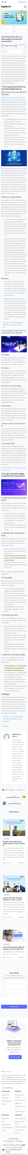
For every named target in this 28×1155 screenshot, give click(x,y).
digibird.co (14, 736)
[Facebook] (3, 2)
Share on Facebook (10, 789)
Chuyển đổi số (5, 726)
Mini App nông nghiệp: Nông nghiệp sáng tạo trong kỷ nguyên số (14, 843)
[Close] (25, 1149)
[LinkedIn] (5, 2)
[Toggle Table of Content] (23, 51)
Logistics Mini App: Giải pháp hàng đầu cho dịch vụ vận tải (12, 899)
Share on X (22, 789)
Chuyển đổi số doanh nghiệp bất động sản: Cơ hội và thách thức (14, 948)
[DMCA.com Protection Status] (23, 1145)
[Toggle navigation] (25, 6)
